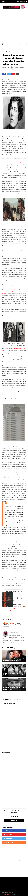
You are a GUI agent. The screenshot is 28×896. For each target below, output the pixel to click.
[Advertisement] (14, 25)
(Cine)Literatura (10, 52)
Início (2, 1)
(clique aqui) (13, 610)
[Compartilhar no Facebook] (4, 74)
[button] (3, 1)
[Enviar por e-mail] (17, 74)
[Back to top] (24, 892)
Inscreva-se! (14, 820)
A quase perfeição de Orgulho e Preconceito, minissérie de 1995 (12, 624)
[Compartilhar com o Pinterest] (13, 74)
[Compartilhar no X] (9, 74)
